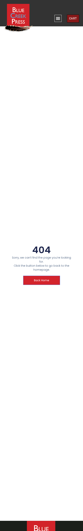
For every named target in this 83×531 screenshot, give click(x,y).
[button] (58, 18)
